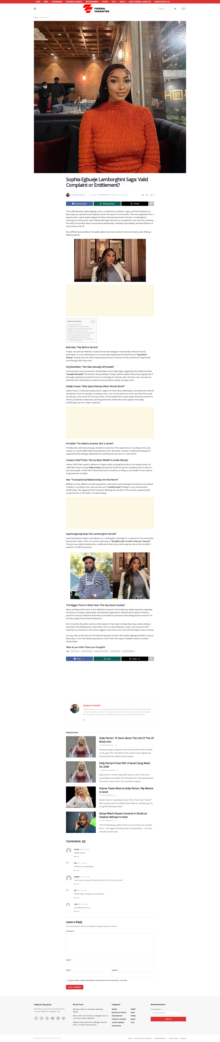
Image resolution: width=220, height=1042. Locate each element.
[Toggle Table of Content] (91, 322)
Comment (70, 931)
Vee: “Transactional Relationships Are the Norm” (79, 334)
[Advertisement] (110, 300)
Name (69, 960)
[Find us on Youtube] (52, 1018)
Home (38, 2)
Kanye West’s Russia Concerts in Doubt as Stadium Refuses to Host (123, 815)
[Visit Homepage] (96, 9)
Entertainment (92, 2)
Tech (114, 2)
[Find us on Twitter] (41, 1018)
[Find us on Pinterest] (63, 1018)
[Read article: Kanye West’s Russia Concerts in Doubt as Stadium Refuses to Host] (81, 822)
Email (69, 970)
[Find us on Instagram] (47, 1018)
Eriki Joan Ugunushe (108, 770)
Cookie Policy (173, 1038)
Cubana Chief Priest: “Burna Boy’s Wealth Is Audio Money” (81, 332)
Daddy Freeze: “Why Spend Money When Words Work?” (80, 328)
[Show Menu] (35, 9)
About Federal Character (140, 2)
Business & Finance (74, 2)
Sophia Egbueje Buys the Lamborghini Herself (78, 337)
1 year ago (92, 195)
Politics (133, 1016)
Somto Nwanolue (107, 795)
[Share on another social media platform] (151, 204)
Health (122, 2)
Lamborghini (115, 651)
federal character (101, 651)
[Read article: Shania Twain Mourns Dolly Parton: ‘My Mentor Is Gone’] (81, 797)
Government (57, 2)
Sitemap (183, 1038)
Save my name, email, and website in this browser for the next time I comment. (97, 980)
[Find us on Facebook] (36, 1018)
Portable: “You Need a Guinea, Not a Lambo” (78, 330)
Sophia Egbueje (128, 651)
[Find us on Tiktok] (58, 1018)
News (46, 2)
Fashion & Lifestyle (119, 1019)
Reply (77, 856)
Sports (105, 2)
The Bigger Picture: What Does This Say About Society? (80, 339)
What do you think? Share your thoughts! (75, 340)
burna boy (75, 651)
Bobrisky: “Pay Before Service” (74, 324)
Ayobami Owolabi (79, 195)
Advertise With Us (162, 2)
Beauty (114, 1009)
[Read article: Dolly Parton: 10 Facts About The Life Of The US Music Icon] (81, 747)
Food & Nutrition (118, 1022)
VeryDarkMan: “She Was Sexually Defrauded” (78, 326)
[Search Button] (175, 9)
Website (115, 970)
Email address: (156, 1009)
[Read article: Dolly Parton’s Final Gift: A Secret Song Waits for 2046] (81, 772)
